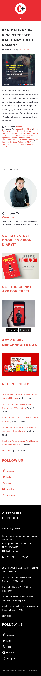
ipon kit (10, 144)
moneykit (16, 144)
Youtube (9, 489)
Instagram (10, 495)
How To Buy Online (11, 528)
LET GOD (6, 451)
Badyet (18, 129)
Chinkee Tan (20, 8)
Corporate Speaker (9, 133)
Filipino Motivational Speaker (23, 140)
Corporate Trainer (24, 133)
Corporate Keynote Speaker (20, 131)
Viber (8, 483)
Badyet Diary (27, 129)
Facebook (10, 471)
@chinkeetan (12, 551)
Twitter (8, 477)
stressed (18, 127)
